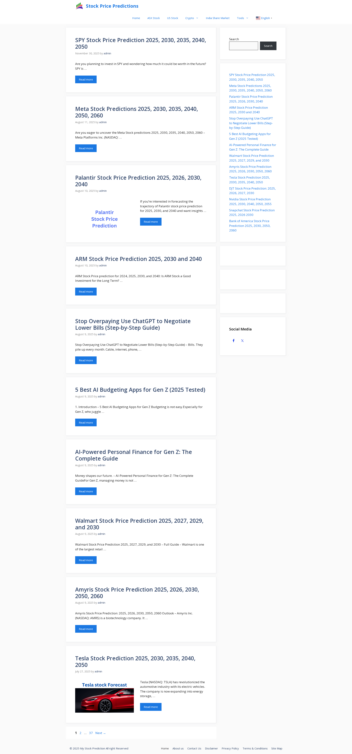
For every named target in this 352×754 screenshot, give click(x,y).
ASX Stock (153, 18)
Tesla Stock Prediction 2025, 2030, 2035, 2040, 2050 (135, 661)
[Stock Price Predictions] (79, 6)
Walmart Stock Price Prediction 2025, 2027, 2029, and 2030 (139, 524)
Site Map (276, 748)
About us (178, 748)
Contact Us (194, 748)
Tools (240, 18)
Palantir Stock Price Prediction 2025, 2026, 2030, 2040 (138, 181)
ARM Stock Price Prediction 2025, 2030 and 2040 (138, 259)
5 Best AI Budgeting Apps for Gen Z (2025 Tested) (140, 389)
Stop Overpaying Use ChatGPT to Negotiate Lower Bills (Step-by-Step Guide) (133, 324)
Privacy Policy (230, 748)
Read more (86, 79)
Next (100, 733)
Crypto (189, 18)
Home (136, 18)
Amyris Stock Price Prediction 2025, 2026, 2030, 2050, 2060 (137, 593)
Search (234, 39)
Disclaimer (211, 748)
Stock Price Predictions (112, 6)
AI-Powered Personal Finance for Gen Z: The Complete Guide (133, 455)
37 (91, 733)
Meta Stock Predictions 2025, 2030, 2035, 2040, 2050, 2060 (136, 112)
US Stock (172, 18)
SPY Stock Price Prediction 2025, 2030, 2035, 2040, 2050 (140, 43)
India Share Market (218, 18)
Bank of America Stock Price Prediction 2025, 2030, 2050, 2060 (249, 225)
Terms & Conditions (255, 748)
